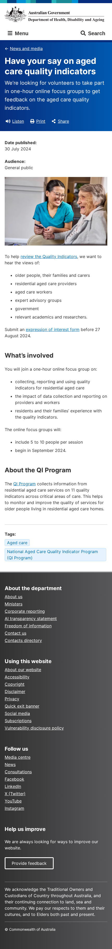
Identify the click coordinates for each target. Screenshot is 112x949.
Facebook (14, 779)
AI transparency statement (31, 618)
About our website (23, 669)
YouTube (13, 801)
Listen (18, 121)
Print (40, 121)
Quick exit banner (22, 706)
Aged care (17, 542)
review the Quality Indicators (49, 256)
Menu (20, 33)
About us (13, 596)
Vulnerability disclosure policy (34, 728)
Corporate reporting (25, 611)
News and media (26, 48)
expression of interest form (52, 329)
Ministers (13, 604)
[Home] (56, 14)
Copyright (14, 684)
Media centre (17, 757)
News (10, 764)
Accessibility (17, 676)
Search (96, 33)
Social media (17, 713)
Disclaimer (15, 691)
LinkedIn (13, 786)
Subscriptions (18, 720)
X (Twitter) (15, 793)
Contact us (15, 633)
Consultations (18, 771)
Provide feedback (29, 863)
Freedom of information (28, 625)
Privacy (12, 698)
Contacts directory (23, 640)
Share (63, 121)
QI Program (24, 483)
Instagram (14, 808)
